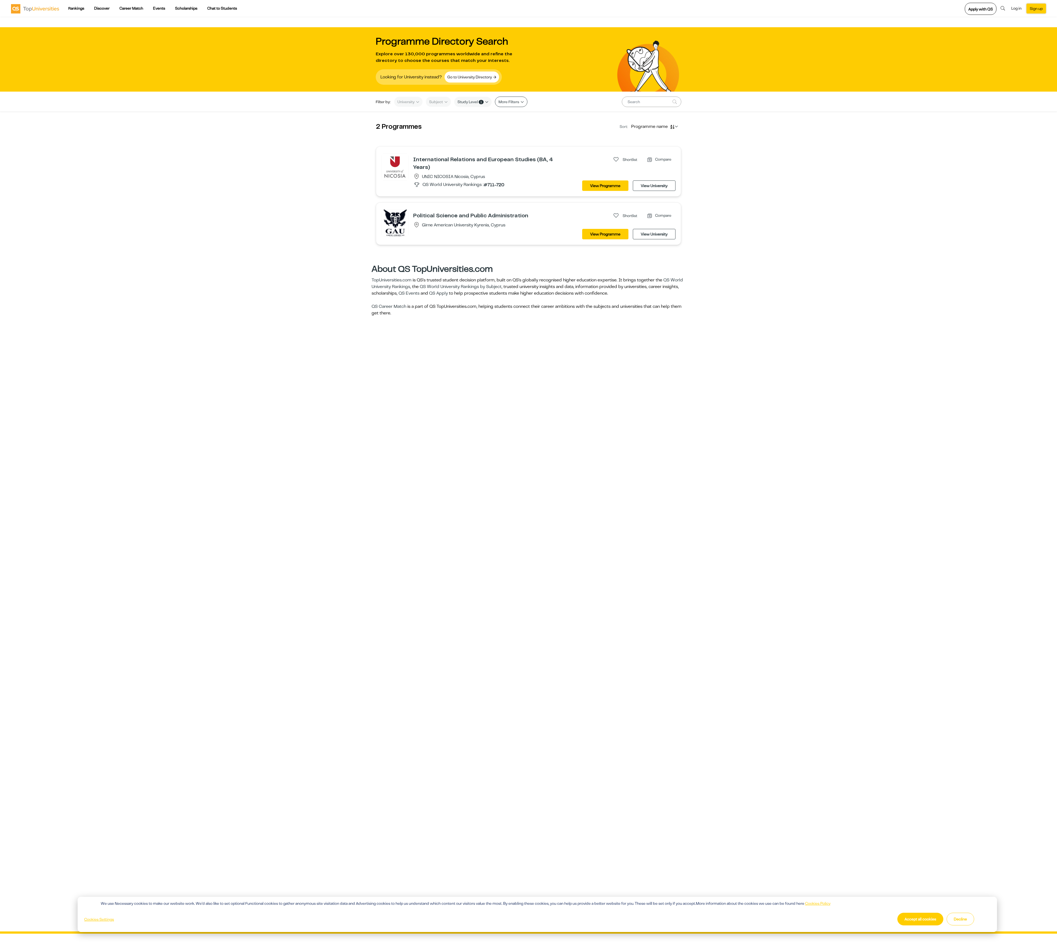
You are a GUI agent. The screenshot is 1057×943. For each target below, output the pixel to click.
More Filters (509, 101)
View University (654, 185)
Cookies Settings (99, 919)
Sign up (1036, 8)
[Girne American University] (395, 223)
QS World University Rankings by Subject (461, 286)
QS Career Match (389, 306)
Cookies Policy (817, 903)
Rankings (76, 8)
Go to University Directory (470, 77)
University (406, 101)
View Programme (605, 185)
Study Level (469, 101)
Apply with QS (980, 9)
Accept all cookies (920, 919)
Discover (102, 8)
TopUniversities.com (392, 280)
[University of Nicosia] (395, 166)
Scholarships (186, 8)
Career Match (131, 8)
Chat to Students (222, 8)
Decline (960, 919)
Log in (1016, 8)
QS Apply (438, 293)
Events (159, 8)
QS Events (409, 293)
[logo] (35, 8)
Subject (436, 101)
